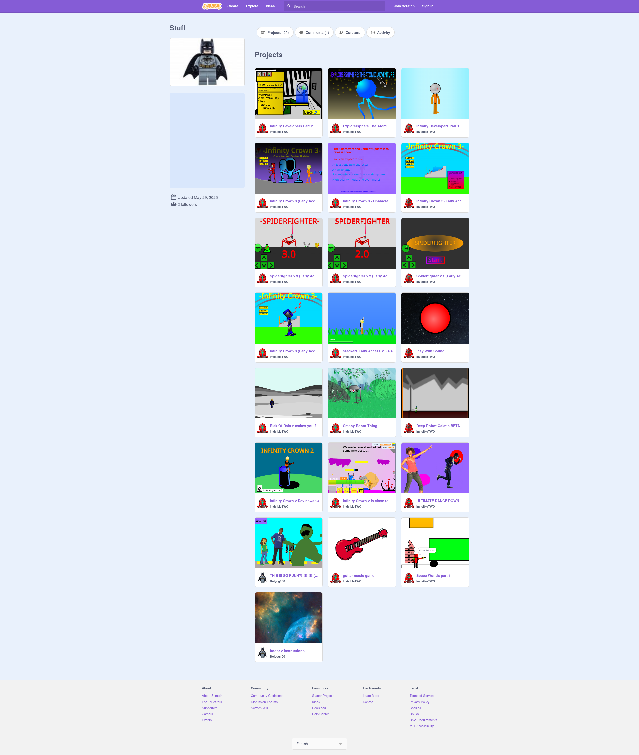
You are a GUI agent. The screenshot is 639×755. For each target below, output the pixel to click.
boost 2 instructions (287, 650)
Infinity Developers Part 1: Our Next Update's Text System (441, 125)
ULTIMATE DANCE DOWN (437, 500)
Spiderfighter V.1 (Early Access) (441, 275)
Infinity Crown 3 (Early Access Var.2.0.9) (295, 350)
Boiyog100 (277, 581)
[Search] (289, 6)
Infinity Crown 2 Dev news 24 (294, 500)
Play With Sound (430, 350)
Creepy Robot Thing (360, 425)
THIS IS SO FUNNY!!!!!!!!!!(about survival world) (295, 575)
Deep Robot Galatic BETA (438, 425)
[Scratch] (212, 6)
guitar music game (358, 575)
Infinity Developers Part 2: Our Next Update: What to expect (295, 125)
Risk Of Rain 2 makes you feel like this (295, 425)
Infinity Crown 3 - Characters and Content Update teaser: (368, 200)
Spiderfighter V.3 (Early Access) (295, 275)
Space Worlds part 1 (433, 575)
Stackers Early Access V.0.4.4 (368, 350)
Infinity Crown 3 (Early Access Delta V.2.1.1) (295, 200)
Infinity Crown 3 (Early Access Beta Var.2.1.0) (441, 200)
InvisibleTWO (279, 131)
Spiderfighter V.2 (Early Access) (368, 275)
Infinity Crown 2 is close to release (368, 500)
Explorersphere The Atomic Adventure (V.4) (368, 125)
